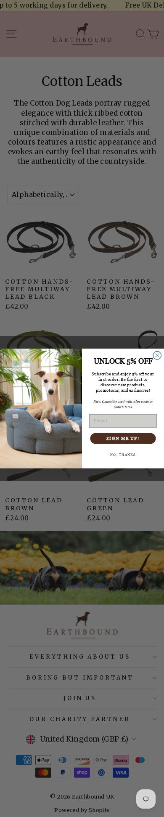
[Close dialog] (157, 356)
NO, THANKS (122, 455)
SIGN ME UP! (123, 438)
